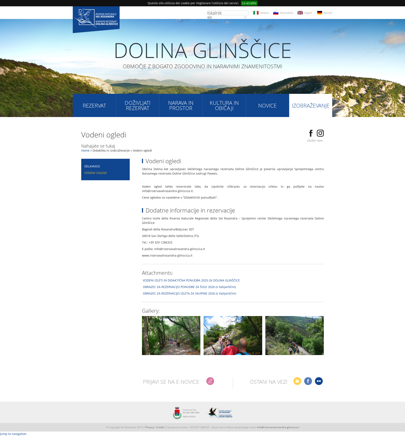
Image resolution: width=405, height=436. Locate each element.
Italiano (264, 13)
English (308, 13)
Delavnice (92, 166)
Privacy (150, 427)
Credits (160, 427)
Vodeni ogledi (95, 173)
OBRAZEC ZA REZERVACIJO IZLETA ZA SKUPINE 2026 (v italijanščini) (189, 293)
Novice (267, 105)
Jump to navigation (13, 434)
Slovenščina (286, 13)
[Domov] (96, 20)
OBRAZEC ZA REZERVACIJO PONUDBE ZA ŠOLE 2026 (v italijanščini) (189, 287)
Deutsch (327, 13)
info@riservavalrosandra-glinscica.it (278, 427)
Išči (209, 17)
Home (85, 150)
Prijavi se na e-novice (171, 381)
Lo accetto (249, 3)
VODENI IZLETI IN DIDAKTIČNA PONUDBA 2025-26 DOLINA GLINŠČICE (191, 280)
